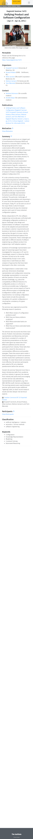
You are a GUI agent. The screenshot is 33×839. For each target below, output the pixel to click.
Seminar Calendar (12, 6)
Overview (16, 837)
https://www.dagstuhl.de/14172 (12, 60)
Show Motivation (7, 131)
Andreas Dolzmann (12, 93)
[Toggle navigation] (29, 2)
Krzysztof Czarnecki (12, 68)
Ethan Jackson (10, 77)
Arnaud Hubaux (11, 72)
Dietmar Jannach (11, 81)
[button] (4, 35)
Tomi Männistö (10, 83)
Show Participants (8, 414)
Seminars (4, 6)
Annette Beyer (10, 98)
